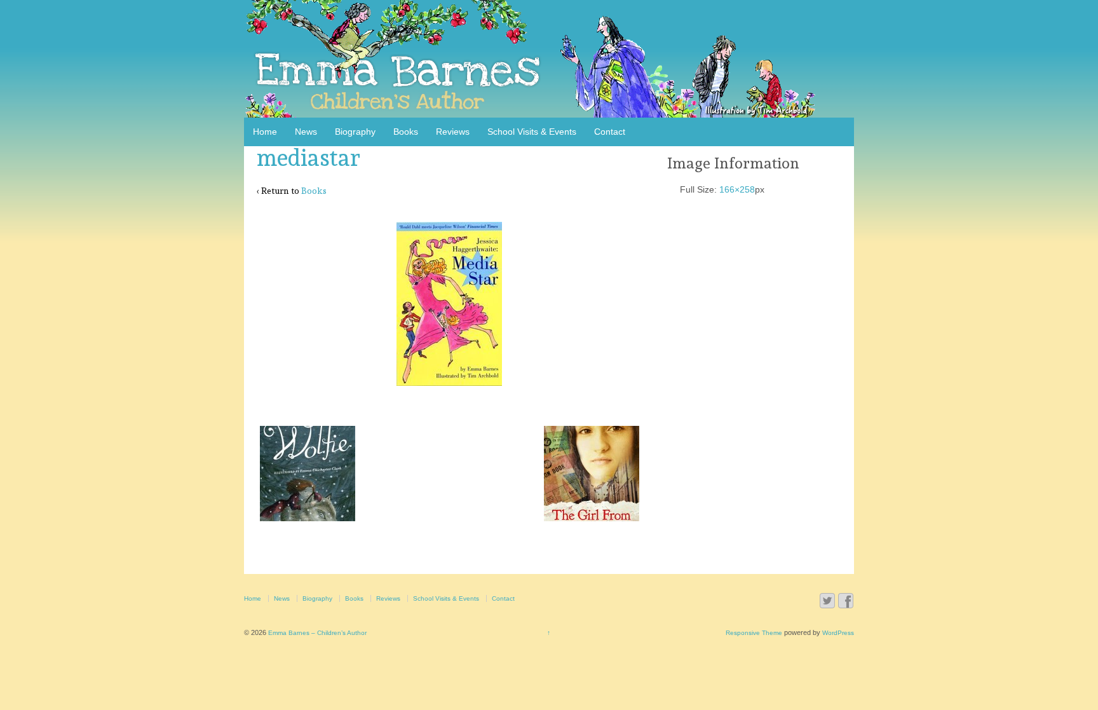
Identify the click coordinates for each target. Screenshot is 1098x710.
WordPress (838, 632)
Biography (355, 131)
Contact (609, 131)
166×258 (737, 189)
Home (265, 131)
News (306, 131)
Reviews (453, 131)
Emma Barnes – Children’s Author (316, 632)
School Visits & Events (531, 131)
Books (405, 131)
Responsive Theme (754, 632)
